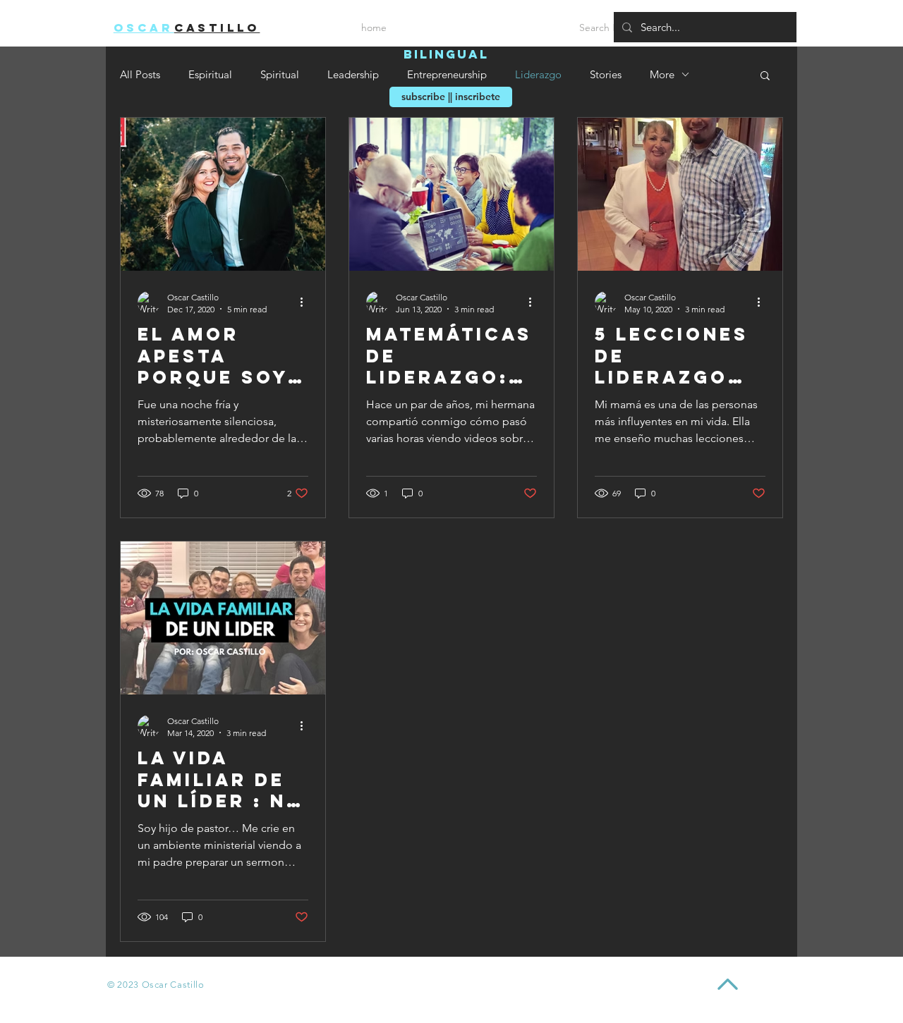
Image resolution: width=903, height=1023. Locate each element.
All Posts (140, 74)
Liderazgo (538, 74)
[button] (765, 76)
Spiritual (279, 74)
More (662, 74)
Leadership (353, 74)
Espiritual (210, 74)
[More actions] (306, 302)
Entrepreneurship (447, 74)
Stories (606, 74)
